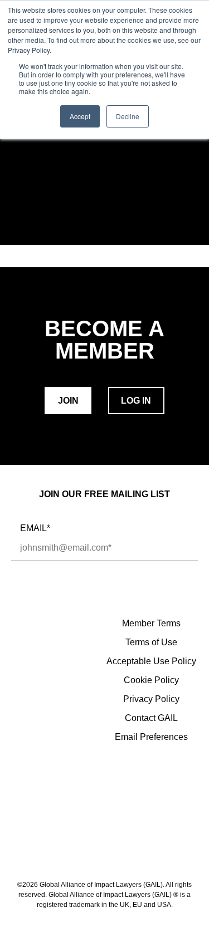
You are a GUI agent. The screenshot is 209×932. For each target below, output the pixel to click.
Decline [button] (127, 116)
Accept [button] (80, 116)
